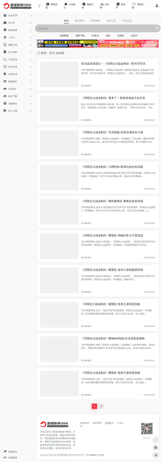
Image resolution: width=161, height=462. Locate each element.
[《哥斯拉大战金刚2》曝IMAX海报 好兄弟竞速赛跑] (59, 349)
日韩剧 (120, 35)
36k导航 (60, 455)
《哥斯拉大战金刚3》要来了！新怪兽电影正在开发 (113, 98)
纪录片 (134, 35)
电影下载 (80, 35)
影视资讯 (87, 85)
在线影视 (64, 35)
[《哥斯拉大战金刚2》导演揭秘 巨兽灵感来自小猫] (59, 143)
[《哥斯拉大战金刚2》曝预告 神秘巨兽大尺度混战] (59, 246)
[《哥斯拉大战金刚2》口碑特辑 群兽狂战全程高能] (59, 177)
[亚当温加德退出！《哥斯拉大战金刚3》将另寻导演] (59, 74)
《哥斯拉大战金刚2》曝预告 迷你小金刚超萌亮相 (112, 269)
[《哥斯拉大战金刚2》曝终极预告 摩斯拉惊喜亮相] (59, 212)
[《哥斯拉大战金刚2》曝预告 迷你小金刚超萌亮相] (59, 280)
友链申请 (84, 423)
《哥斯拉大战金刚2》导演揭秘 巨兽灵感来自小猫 (112, 132)
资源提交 (109, 423)
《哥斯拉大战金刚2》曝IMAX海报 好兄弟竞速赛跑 (113, 338)
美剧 (108, 35)
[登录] (156, 6)
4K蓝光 (95, 35)
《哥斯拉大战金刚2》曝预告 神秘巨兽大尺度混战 (112, 235)
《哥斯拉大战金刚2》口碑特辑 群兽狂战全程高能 (112, 166)
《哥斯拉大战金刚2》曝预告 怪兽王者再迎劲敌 (110, 304)
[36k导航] (54, 425)
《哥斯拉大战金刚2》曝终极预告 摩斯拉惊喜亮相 (112, 201)
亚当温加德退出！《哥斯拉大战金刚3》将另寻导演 (113, 63)
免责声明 (96, 423)
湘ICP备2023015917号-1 (75, 455)
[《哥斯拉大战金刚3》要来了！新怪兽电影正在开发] (59, 108)
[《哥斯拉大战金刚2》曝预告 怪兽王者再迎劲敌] (59, 315)
